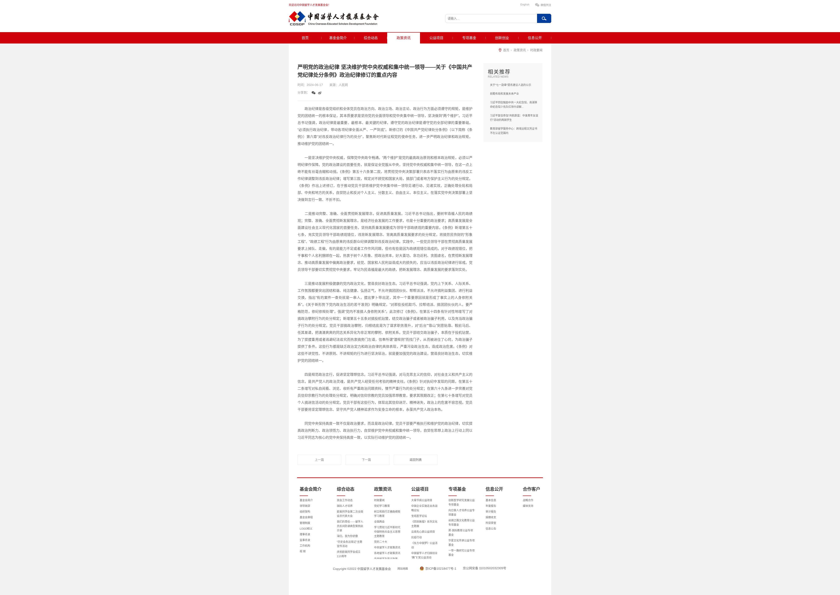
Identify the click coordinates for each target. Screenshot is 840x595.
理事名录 (305, 534)
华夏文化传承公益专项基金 (461, 542)
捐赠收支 (491, 517)
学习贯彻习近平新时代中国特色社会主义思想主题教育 (387, 532)
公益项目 (436, 38)
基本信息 (491, 500)
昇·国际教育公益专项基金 (460, 532)
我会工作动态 (345, 500)
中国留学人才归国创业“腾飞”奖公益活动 (424, 555)
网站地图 (402, 568)
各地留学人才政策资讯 (387, 553)
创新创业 (502, 38)
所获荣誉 (491, 523)
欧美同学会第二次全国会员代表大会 (350, 514)
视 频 (303, 551)
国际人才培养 (345, 506)
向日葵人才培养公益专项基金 (461, 512)
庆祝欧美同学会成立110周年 (348, 554)
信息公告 (491, 528)
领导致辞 (305, 506)
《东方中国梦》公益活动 (424, 545)
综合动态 (371, 38)
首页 (305, 38)
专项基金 (469, 38)
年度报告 (491, 506)
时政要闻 (536, 50)
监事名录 (305, 540)
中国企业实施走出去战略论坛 (424, 508)
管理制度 (305, 523)
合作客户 (531, 489)
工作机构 (305, 545)
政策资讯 (404, 38)
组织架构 (305, 511)
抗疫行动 (416, 537)
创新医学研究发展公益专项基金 (461, 502)
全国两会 (379, 521)
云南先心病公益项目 (423, 531)
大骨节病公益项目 (421, 500)
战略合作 (528, 500)
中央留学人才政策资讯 (387, 547)
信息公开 (535, 38)
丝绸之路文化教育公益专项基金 (461, 522)
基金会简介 (338, 38)
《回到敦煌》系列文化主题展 (424, 524)
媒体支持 (528, 506)
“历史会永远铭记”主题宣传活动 (349, 544)
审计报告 (491, 511)
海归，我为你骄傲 (347, 536)
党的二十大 (380, 541)
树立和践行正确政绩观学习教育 (387, 514)
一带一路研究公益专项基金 (461, 553)
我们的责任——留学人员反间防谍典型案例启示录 (350, 526)
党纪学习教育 (382, 506)
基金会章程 (306, 517)
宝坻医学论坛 (419, 516)
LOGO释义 (306, 528)
